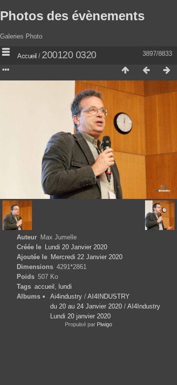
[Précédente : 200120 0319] (146, 71)
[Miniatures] (125, 71)
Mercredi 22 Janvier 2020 (86, 257)
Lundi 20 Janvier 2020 (76, 247)
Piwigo (104, 324)
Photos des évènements (72, 15)
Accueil (27, 56)
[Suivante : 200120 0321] (166, 71)
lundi (65, 286)
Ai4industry (66, 296)
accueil (44, 286)
